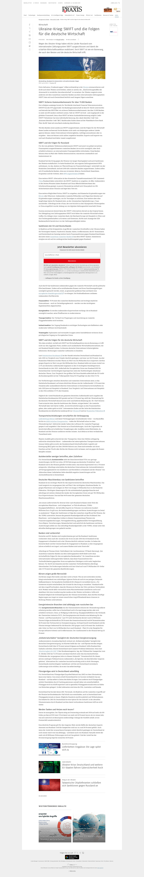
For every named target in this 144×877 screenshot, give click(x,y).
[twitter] (30, 28)
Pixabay (52, 83)
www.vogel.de (100, 867)
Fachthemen (97, 15)
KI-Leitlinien (106, 861)
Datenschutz (85, 861)
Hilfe (48, 861)
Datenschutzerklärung (90, 269)
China (41, 181)
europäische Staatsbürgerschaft (50, 293)
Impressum (98, 861)
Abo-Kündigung (62, 861)
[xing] (30, 32)
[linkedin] (30, 35)
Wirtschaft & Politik (54, 19)
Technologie (31, 15)
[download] (30, 46)
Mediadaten (79, 861)
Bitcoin (41, 196)
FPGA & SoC (89, 15)
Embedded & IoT (70, 15)
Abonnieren (72, 261)
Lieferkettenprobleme (47, 419)
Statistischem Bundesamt (51, 356)
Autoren (111, 861)
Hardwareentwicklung (43, 15)
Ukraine (86, 87)
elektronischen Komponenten (57, 421)
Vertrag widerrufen (54, 861)
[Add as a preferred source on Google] (72, 857)
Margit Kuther (60, 39)
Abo (102, 861)
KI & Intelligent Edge (57, 15)
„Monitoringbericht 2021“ (48, 651)
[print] (30, 42)
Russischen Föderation (95, 411)
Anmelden (114, 3)
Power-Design (80, 15)
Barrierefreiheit (91, 861)
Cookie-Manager (34, 861)
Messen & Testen (108, 15)
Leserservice (41, 861)
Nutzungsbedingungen (52, 269)
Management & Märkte (44, 19)
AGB (46, 861)
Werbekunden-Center (71, 861)
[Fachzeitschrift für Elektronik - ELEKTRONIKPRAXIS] (25, 15)
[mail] (30, 39)
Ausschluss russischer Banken (61, 237)
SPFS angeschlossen (70, 174)
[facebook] (30, 24)
